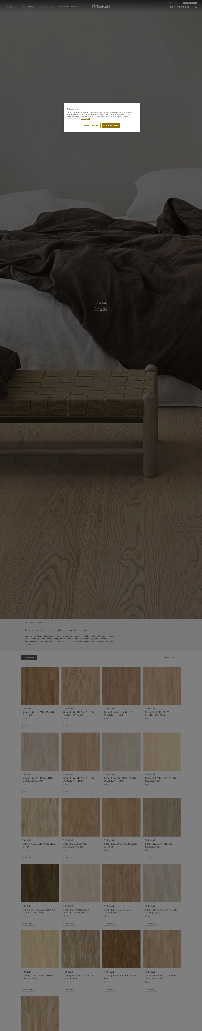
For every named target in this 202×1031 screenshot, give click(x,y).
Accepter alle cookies (111, 125)
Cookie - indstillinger (91, 125)
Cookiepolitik (85, 119)
